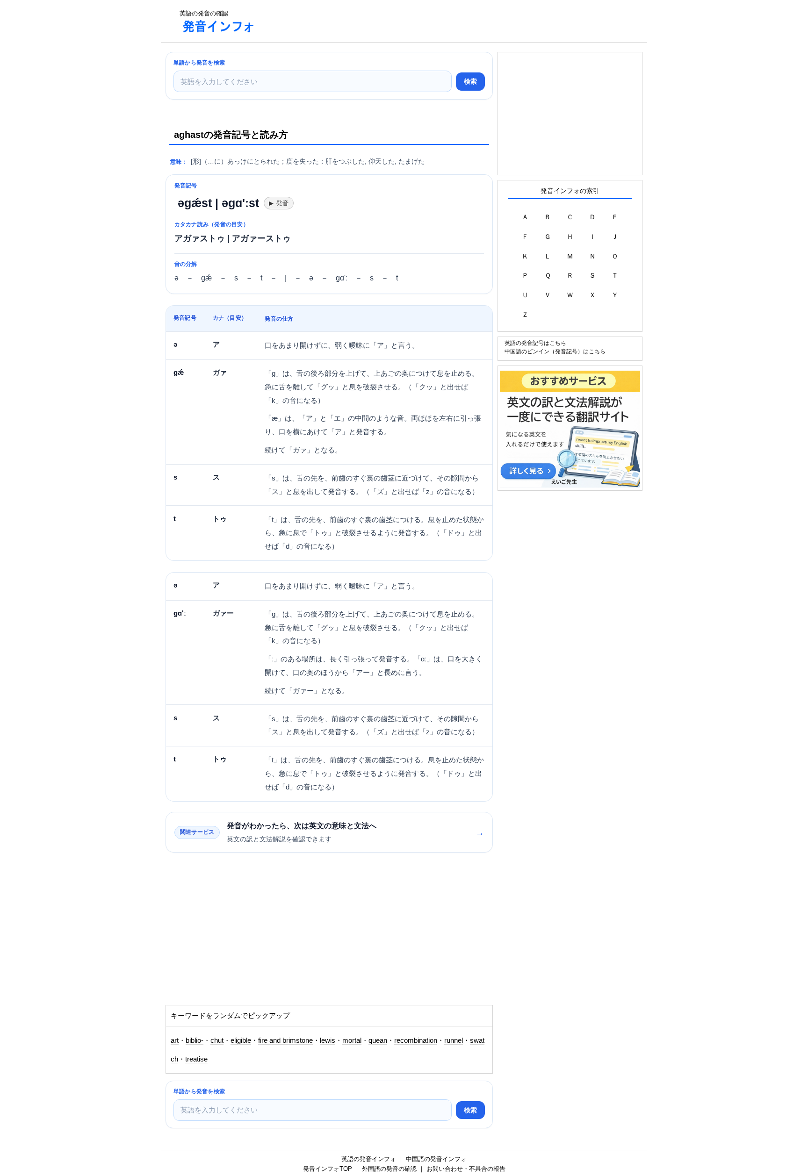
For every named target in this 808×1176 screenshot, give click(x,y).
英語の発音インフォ (368, 1158)
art (175, 1040)
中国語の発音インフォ (436, 1158)
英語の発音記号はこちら (535, 343)
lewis (327, 1040)
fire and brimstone (285, 1040)
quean (377, 1040)
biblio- (194, 1040)
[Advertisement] (434, 21)
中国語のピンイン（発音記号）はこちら (555, 351)
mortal (351, 1040)
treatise (196, 1059)
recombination (415, 1040)
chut (217, 1040)
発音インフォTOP (327, 1168)
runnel (453, 1040)
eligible (241, 1040)
